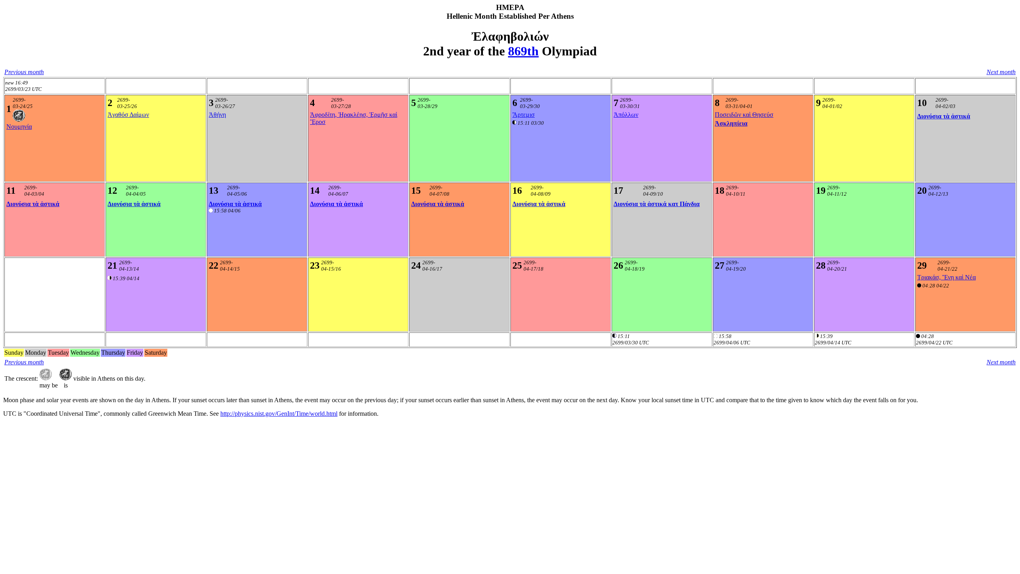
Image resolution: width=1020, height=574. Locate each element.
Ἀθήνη (217, 114)
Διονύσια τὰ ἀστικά (943, 116)
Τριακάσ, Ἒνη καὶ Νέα (946, 277)
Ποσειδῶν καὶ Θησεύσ (744, 114)
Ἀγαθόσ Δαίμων (128, 114)
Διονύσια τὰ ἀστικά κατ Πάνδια (657, 204)
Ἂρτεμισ (523, 114)
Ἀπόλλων (626, 114)
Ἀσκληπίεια (731, 123)
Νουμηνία (19, 126)
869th (523, 51)
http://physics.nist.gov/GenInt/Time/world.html (278, 413)
